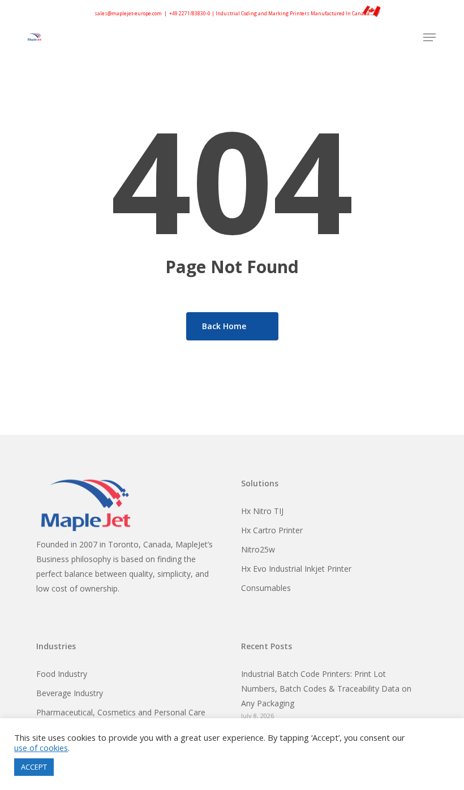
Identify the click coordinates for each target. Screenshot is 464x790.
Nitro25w (258, 549)
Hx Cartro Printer (272, 530)
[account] (406, 37)
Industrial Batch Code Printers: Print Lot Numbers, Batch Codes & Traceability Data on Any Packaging (326, 688)
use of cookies (41, 747)
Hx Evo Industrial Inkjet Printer (296, 568)
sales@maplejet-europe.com (128, 13)
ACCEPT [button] (34, 767)
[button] (429, 37)
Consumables (266, 587)
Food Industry (61, 673)
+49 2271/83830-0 (189, 13)
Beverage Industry (69, 693)
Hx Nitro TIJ (262, 511)
